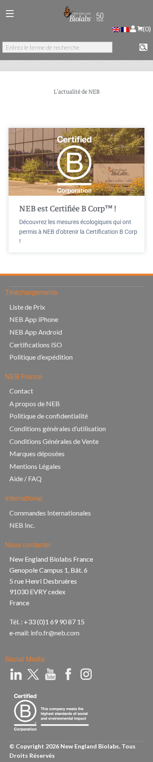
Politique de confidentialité (48, 416)
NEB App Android (35, 332)
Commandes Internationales (50, 513)
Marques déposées (37, 453)
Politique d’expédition (41, 357)
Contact (21, 391)
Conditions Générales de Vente (54, 441)
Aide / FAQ (25, 478)
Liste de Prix (27, 307)
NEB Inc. (22, 525)
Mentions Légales (35, 466)
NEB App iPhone (33, 319)
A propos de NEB (34, 403)
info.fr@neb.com (55, 633)
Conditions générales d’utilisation (57, 428)
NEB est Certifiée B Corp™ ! (67, 207)
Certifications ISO (35, 345)
